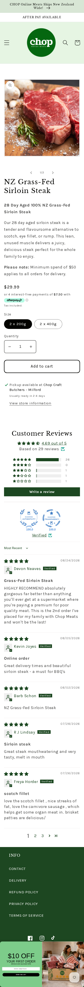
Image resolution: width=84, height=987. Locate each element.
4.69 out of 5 (54, 443)
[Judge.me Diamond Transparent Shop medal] (51, 518)
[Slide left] (31, 172)
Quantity (11, 336)
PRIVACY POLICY (23, 904)
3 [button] (42, 835)
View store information (30, 403)
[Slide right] (53, 172)
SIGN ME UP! (21, 974)
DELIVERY (17, 880)
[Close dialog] (82, 943)
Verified (39, 535)
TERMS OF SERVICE (26, 915)
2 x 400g (48, 324)
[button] (7, 43)
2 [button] (35, 835)
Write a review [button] (42, 492)
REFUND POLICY (23, 892)
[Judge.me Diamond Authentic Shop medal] (29, 518)
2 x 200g (18, 324)
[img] (16, 561)
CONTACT (17, 869)
